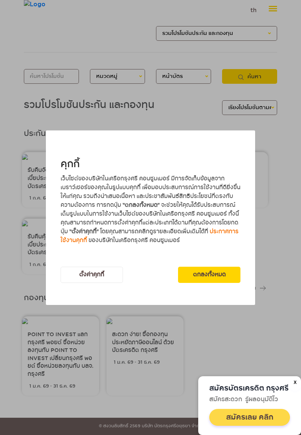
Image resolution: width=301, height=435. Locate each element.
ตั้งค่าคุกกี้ (91, 274)
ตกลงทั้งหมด (209, 274)
